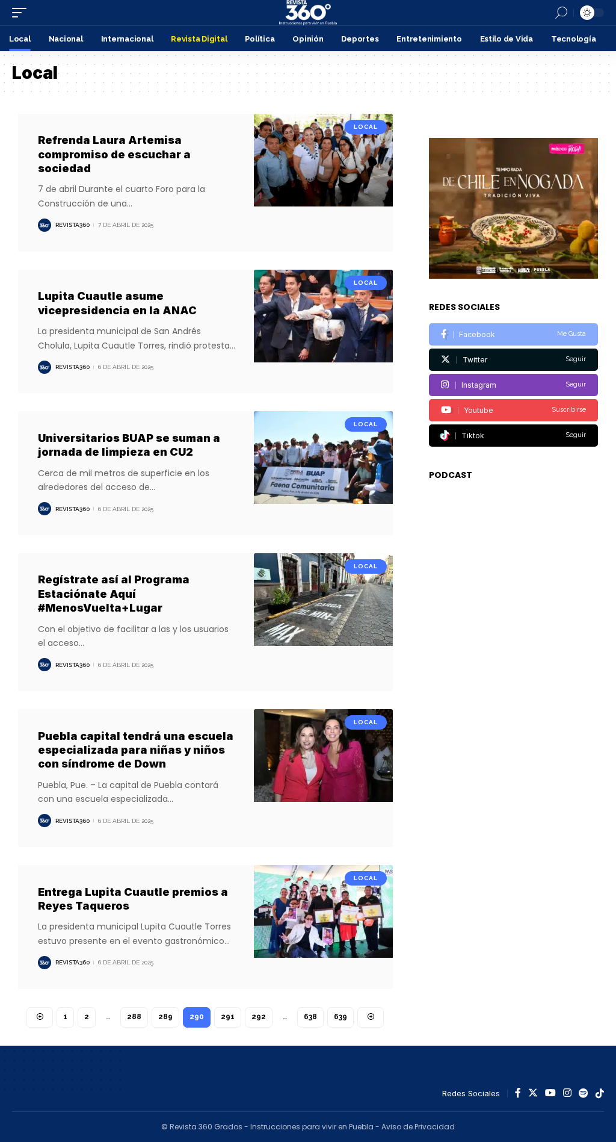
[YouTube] (550, 1093)
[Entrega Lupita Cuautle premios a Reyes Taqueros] (323, 927)
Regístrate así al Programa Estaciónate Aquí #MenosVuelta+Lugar (113, 593)
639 (340, 1017)
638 (310, 1017)
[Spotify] (583, 1093)
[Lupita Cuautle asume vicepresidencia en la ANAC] (323, 332)
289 (165, 1017)
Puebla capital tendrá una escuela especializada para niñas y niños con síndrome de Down (135, 750)
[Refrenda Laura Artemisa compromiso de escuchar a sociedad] (323, 183)
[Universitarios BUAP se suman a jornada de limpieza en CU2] (323, 473)
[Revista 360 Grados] (308, 12)
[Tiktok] (513, 435)
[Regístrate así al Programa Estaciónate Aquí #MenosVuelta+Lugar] (323, 622)
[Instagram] (513, 385)
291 (228, 1017)
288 (134, 1017)
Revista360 (72, 225)
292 (258, 1017)
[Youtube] (513, 410)
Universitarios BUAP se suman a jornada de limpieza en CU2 (129, 445)
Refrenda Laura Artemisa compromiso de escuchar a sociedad (114, 154)
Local (366, 126)
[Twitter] (513, 360)
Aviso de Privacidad (418, 1127)
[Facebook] (513, 334)
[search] (561, 13)
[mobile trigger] (22, 12)
